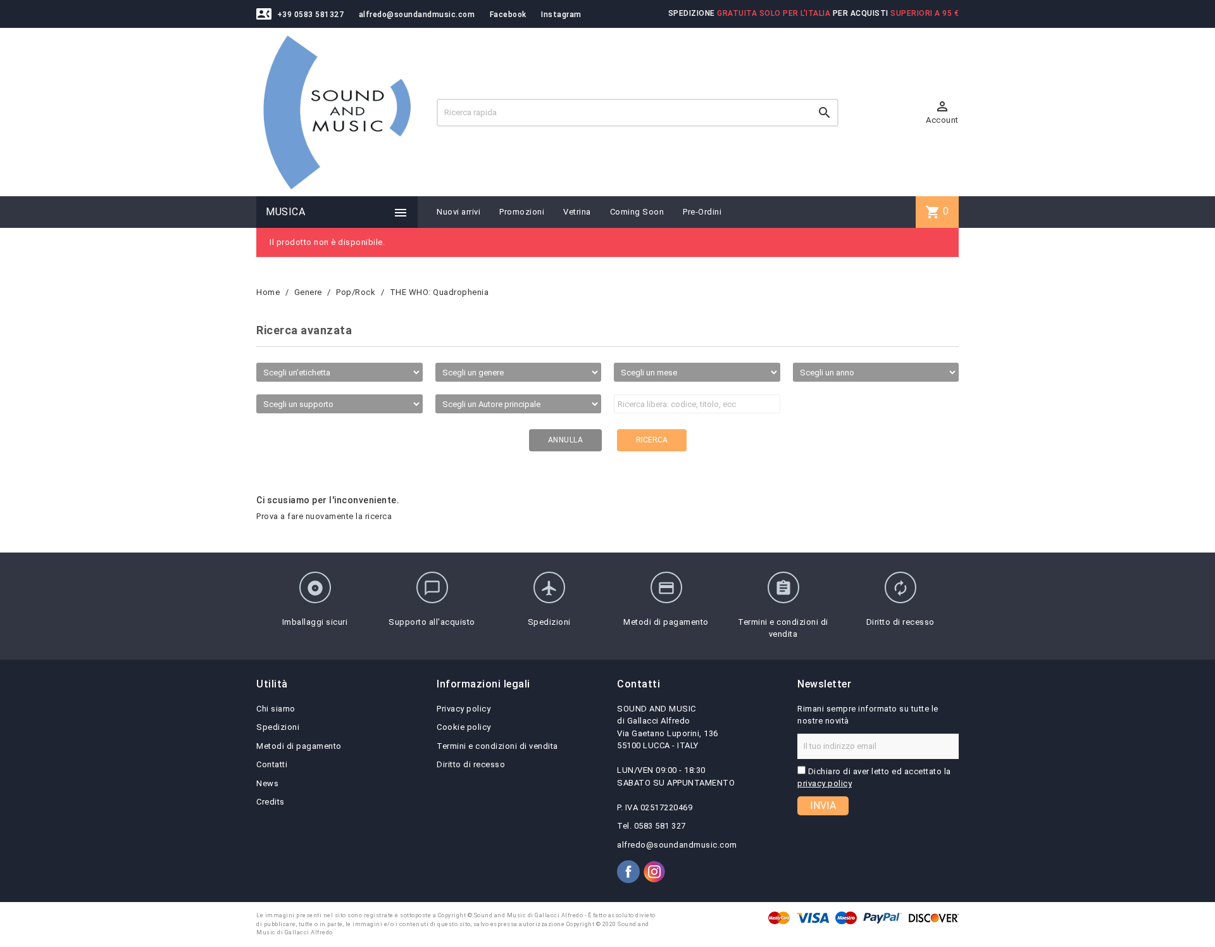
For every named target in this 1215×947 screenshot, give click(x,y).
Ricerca (652, 440)
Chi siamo (276, 708)
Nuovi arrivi (458, 211)
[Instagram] (654, 871)
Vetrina (577, 211)
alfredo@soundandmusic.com (417, 14)
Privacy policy (463, 708)
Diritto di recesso (471, 764)
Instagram (561, 14)
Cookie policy (464, 727)
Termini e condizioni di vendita (497, 746)
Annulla (565, 440)
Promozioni (521, 211)
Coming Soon (637, 211)
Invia (823, 806)
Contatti (271, 764)
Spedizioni (277, 727)
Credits (270, 801)
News (267, 783)
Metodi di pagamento (299, 746)
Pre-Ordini (702, 211)
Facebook (508, 14)
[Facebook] (628, 871)
